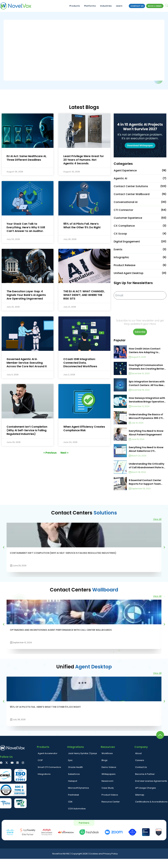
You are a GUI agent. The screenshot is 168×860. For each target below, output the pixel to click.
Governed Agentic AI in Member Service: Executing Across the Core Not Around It (27, 362)
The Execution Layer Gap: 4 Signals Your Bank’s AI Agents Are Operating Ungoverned (26, 294)
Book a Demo (155, 6)
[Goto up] (160, 735)
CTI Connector (123, 210)
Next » (64, 452)
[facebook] (1, 762)
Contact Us (137, 6)
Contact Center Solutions (131, 186)
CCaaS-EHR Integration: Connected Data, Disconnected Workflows (80, 362)
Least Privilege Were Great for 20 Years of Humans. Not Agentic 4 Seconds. (83, 159)
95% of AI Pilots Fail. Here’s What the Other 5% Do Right (82, 225)
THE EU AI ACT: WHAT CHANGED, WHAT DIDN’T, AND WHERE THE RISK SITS (84, 294)
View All (157, 519)
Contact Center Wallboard (131, 194)
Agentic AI (120, 178)
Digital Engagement (127, 241)
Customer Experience (128, 218)
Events (118, 249)
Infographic (121, 257)
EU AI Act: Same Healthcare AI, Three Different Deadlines (26, 158)
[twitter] (6, 762)
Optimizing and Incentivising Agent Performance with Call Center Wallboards (61, 630)
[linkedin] (17, 762)
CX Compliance (124, 226)
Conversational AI (125, 202)
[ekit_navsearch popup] (166, 6)
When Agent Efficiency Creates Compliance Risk (84, 428)
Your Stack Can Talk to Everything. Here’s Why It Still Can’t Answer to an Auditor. (26, 227)
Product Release (124, 265)
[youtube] (12, 762)
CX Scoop (120, 234)
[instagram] (23, 762)
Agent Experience (125, 170)
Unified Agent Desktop (128, 273)
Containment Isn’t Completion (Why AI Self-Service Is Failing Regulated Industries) (27, 430)
